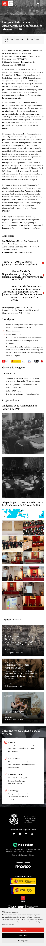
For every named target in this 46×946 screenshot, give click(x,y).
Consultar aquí (20, 781)
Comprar (19, 783)
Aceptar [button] (23, 930)
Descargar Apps (13, 767)
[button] (38, 3)
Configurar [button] (23, 941)
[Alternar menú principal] (43, 3)
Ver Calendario (13, 751)
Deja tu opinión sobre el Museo (23, 855)
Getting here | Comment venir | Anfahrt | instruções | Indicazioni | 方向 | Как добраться (22, 796)
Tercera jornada (22, 293)
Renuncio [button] (23, 935)
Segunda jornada (22, 275)
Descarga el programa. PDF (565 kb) (17, 307)
